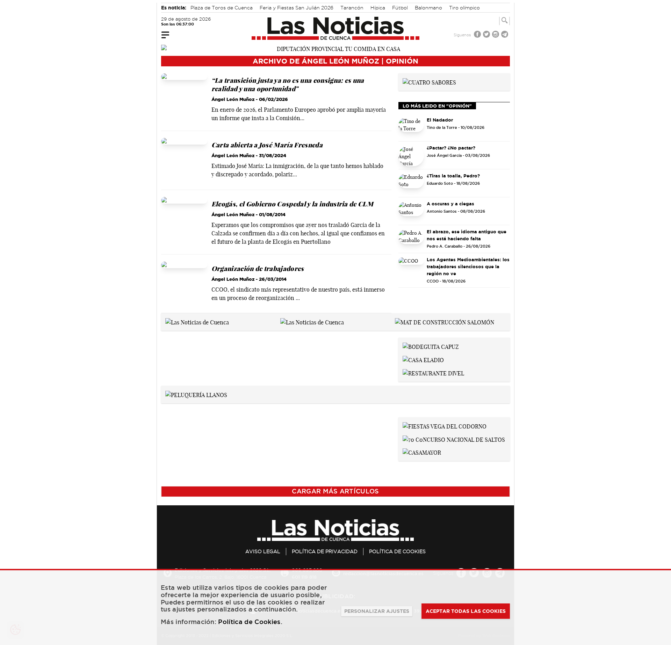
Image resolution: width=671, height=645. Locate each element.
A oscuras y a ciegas (450, 203)
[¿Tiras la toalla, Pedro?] (411, 184)
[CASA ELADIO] (423, 359)
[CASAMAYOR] (422, 452)
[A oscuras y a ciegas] (411, 211)
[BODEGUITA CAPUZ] (431, 346)
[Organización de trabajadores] (184, 285)
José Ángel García (444, 155)
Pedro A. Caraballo (444, 246)
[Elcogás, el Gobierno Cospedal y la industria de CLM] (184, 223)
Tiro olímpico (464, 7)
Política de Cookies (397, 551)
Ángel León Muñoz (232, 99)
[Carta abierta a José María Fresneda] (184, 161)
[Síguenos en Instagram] (496, 35)
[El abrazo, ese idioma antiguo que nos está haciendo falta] (411, 239)
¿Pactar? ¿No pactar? (451, 147)
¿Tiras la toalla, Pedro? (453, 175)
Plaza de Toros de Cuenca (221, 7)
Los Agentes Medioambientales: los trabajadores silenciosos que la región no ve (468, 266)
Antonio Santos (442, 211)
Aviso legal (262, 551)
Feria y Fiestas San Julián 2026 (296, 7)
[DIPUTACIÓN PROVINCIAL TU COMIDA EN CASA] (335, 48)
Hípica (377, 7)
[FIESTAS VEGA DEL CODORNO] (444, 425)
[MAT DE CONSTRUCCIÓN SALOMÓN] (444, 321)
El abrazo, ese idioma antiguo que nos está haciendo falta (466, 235)
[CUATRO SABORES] (429, 81)
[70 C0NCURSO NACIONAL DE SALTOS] (454, 438)
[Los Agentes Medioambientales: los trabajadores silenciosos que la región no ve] (411, 267)
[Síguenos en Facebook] (478, 35)
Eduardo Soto (440, 183)
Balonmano (428, 7)
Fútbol (400, 7)
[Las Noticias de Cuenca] (335, 28)
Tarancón (351, 7)
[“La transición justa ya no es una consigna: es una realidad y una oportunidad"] (184, 99)
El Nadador (440, 119)
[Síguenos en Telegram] (505, 35)
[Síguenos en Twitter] (487, 35)
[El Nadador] (411, 128)
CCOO (433, 281)
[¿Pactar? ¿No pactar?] (411, 156)
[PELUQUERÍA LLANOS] (196, 394)
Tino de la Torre (442, 127)
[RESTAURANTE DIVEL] (433, 372)
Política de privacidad (325, 551)
